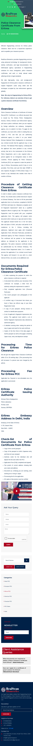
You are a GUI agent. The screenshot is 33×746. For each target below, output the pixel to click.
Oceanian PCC (8, 601)
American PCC (8, 596)
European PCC (8, 586)
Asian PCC (7, 581)
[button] (29, 14)
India (6, 611)
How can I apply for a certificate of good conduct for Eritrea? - (14, 669)
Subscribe (9, 637)
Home (3, 34)
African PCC (8, 591)
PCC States (7, 606)
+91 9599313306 (13, 34)
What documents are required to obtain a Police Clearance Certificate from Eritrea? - (15, 660)
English (22, 7)
